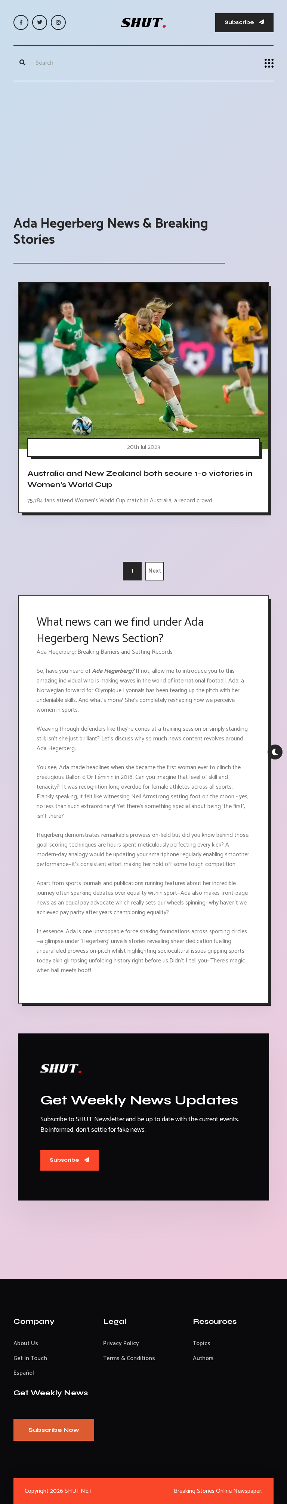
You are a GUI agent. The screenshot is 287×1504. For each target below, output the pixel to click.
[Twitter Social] (39, 22)
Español (23, 1373)
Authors (203, 1358)
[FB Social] (20, 22)
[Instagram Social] (58, 22)
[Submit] (22, 63)
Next (154, 571)
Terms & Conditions (129, 1358)
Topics (201, 1343)
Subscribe (240, 22)
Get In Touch (30, 1358)
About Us (25, 1343)
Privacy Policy (121, 1343)
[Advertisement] (143, 141)
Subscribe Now (53, 1429)
